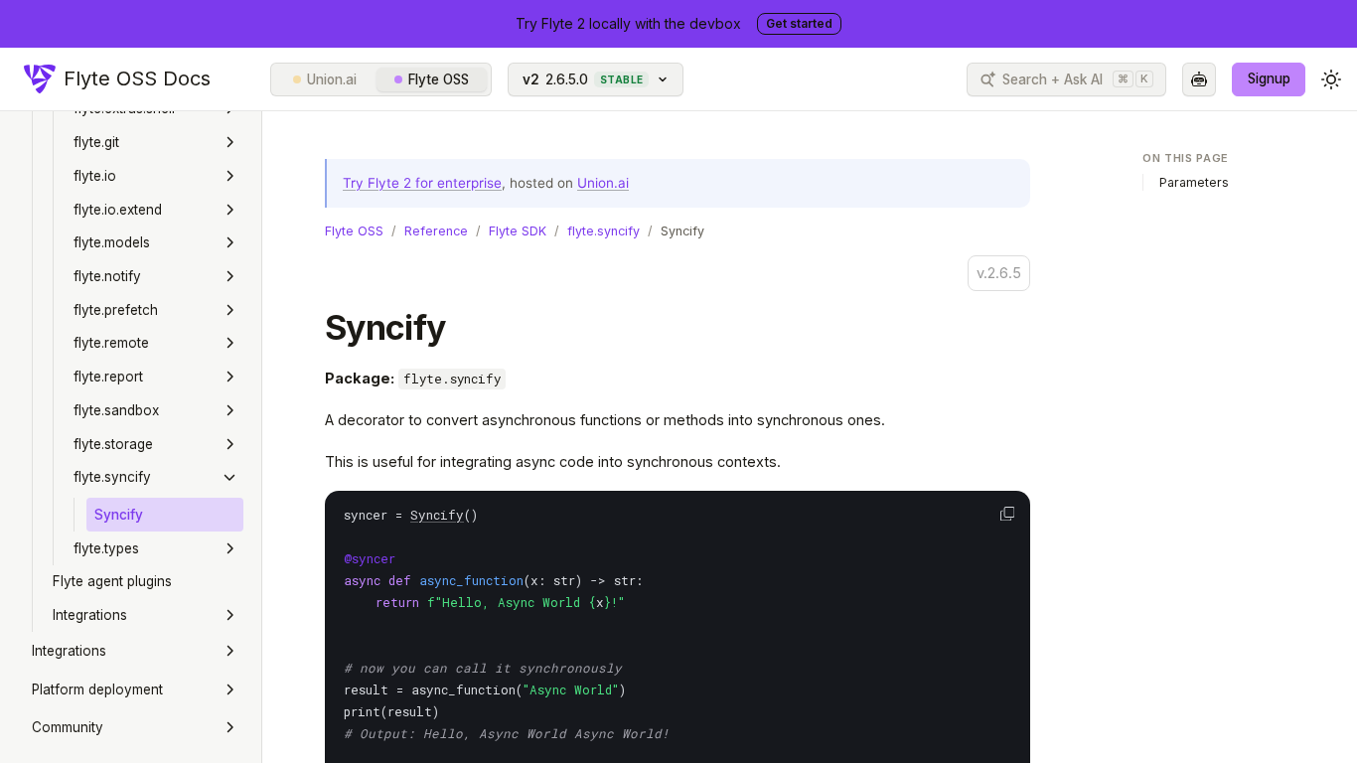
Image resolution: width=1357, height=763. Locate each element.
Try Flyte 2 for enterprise (422, 183)
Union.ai (332, 79)
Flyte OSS (438, 79)
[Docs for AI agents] (1199, 79)
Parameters (1194, 182)
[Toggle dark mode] (1331, 79)
